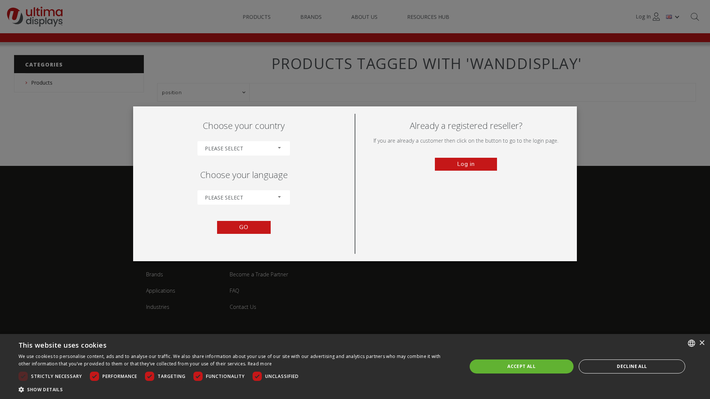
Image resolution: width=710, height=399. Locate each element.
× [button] (701, 343)
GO (243, 227)
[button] (236, 389)
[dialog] (355, 366)
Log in (466, 164)
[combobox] (243, 148)
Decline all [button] (632, 366)
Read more (260, 364)
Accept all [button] (521, 366)
